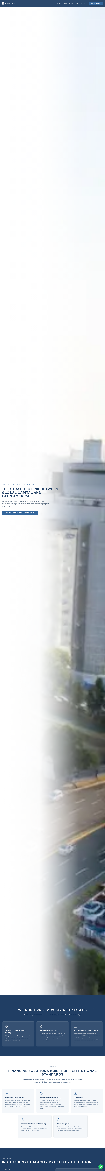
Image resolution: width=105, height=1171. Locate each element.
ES (84, 3)
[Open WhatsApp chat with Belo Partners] (100, 1166)
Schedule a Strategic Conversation (19, 512)
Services (59, 3)
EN (81, 3)
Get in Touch (95, 3)
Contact (71, 3)
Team (65, 3)
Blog (77, 3)
